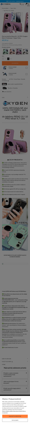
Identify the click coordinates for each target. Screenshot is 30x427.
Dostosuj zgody (15, 420)
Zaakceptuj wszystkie (15, 416)
